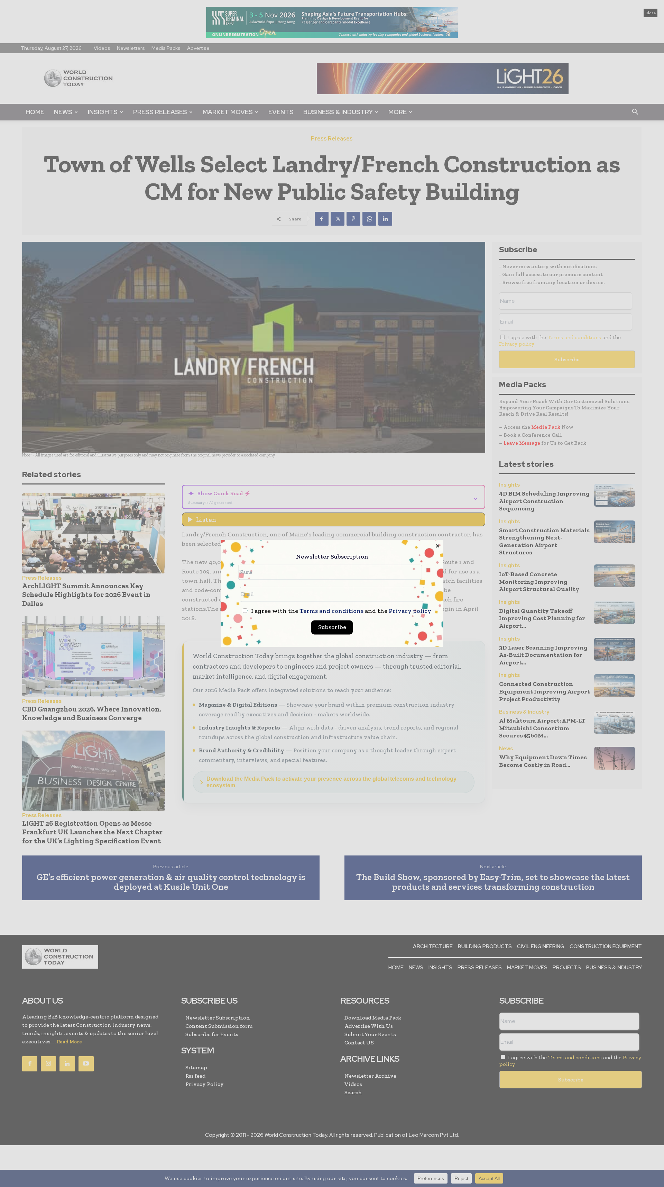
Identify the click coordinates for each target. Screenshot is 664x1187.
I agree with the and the (340, 611)
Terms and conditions (331, 611)
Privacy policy (410, 611)
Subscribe (332, 627)
